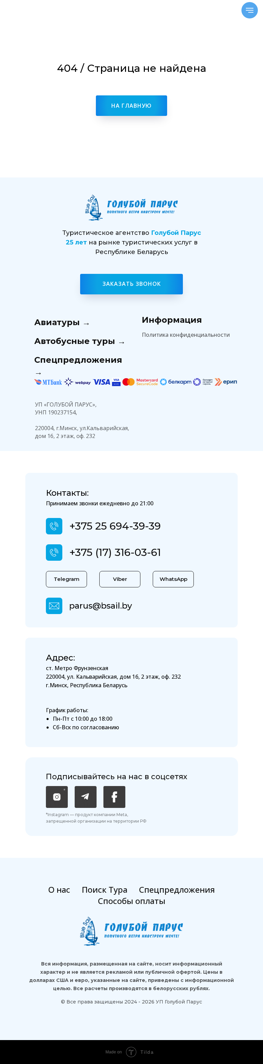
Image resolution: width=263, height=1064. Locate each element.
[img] (54, 606)
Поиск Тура (104, 889)
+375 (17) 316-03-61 (115, 552)
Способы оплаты (131, 900)
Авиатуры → (62, 322)
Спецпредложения (177, 889)
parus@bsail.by (100, 606)
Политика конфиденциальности (186, 334)
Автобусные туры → (80, 341)
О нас (59, 889)
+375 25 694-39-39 (115, 526)
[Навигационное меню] (249, 10)
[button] (131, 284)
